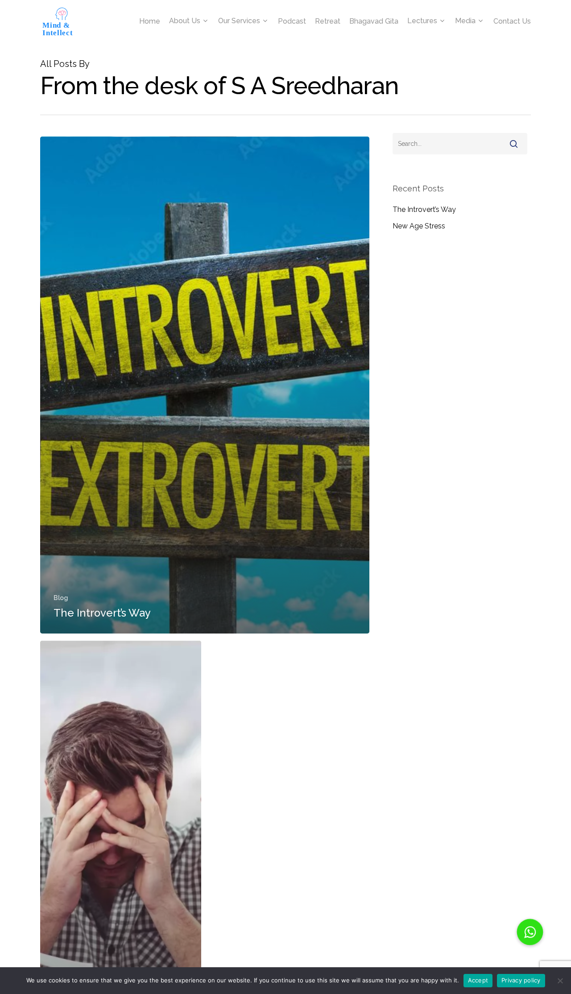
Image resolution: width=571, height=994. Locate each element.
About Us (184, 21)
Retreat (327, 21)
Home (149, 21)
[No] (559, 980)
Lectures (422, 21)
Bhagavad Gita (373, 21)
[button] (529, 931)
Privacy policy (521, 980)
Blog (61, 597)
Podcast (292, 21)
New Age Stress (419, 226)
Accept (478, 980)
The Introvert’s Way (424, 209)
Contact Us (512, 21)
